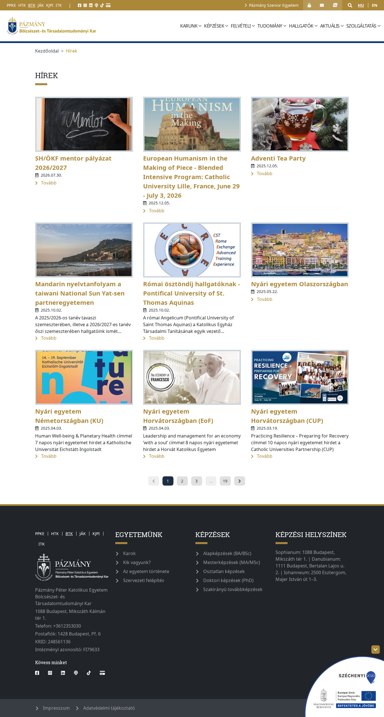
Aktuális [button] (330, 26)
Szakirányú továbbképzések (233, 589)
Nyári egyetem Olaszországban (299, 283)
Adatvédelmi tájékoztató (109, 708)
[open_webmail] (321, 5)
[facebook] (79, 5)
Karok (129, 553)
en (374, 5)
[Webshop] (108, 5)
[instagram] (85, 5)
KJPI (49, 5)
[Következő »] (239, 481)
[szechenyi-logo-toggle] (375, 649)
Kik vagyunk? (137, 562)
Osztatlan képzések (224, 571)
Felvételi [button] (241, 26)
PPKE (11, 5)
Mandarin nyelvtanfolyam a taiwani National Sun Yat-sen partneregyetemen (80, 292)
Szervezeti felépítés (143, 580)
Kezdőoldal (47, 51)
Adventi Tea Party (278, 158)
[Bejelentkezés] (309, 5)
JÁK (41, 5)
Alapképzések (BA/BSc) (227, 553)
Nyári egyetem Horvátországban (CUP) (287, 416)
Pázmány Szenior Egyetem (274, 5)
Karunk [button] (188, 26)
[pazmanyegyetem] (92, 26)
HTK (22, 5)
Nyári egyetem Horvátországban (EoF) (178, 416)
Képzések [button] (214, 26)
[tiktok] (102, 5)
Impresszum (56, 708)
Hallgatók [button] (301, 26)
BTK (31, 5)
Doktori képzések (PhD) (228, 580)
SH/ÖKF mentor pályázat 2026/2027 (73, 163)
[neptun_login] (335, 5)
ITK (59, 5)
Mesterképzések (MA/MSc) (231, 562)
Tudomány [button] (269, 26)
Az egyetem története (146, 571)
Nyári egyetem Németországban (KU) (69, 416)
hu (361, 5)
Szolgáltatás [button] (361, 26)
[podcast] (96, 5)
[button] (350, 5)
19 (225, 481)
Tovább (48, 183)
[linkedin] (90, 5)
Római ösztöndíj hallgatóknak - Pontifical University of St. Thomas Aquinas (191, 292)
